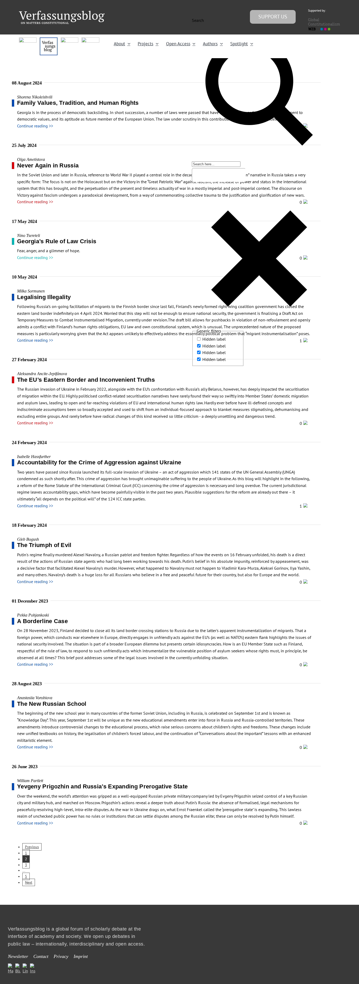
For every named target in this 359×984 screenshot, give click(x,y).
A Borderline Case (43, 621)
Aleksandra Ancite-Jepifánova (42, 373)
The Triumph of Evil (44, 545)
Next (28, 882)
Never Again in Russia (48, 165)
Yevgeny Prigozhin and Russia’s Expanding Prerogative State (102, 786)
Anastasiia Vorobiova (34, 697)
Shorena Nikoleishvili (34, 97)
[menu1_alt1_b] (48, 39)
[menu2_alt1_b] (69, 39)
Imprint (81, 956)
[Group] (62, 13)
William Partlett (30, 780)
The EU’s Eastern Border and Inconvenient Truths (86, 379)
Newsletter (18, 956)
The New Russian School (51, 703)
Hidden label (214, 339)
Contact (40, 956)
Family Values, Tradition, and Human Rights (78, 103)
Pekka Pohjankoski (33, 615)
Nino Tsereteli (28, 235)
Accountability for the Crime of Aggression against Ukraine (99, 462)
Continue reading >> (35, 125)
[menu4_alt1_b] (28, 39)
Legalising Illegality (44, 297)
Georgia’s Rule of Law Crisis (56, 241)
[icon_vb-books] (90, 39)
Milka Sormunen (31, 291)
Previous (32, 846)
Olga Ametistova (31, 159)
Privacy (61, 956)
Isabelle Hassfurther (34, 456)
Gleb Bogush (28, 539)
